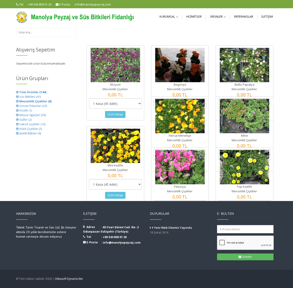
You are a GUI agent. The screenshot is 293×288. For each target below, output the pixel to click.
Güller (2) (25, 119)
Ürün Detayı (115, 114)
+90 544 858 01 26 (115, 237)
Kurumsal (170, 16)
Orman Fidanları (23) (33, 106)
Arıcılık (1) (25, 110)
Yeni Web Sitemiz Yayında (171, 230)
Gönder (246, 257)
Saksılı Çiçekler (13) (32, 124)
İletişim (267, 16)
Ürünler (219, 16)
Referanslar (243, 16)
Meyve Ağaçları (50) (32, 115)
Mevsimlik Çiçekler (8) (35, 101)
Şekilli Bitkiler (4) (30, 133)
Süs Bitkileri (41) (30, 97)
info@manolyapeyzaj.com (122, 243)
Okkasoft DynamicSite (69, 279)
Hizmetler (194, 16)
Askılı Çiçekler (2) (30, 129)
